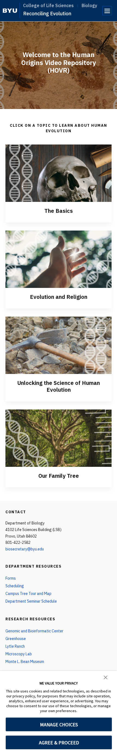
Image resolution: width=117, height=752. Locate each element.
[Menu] (107, 10)
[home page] (9, 10)
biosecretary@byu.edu (24, 549)
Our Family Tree (58, 475)
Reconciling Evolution (47, 13)
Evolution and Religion (58, 296)
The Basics (58, 210)
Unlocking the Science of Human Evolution (58, 386)
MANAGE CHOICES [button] (59, 724)
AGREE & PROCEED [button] (59, 742)
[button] (105, 677)
